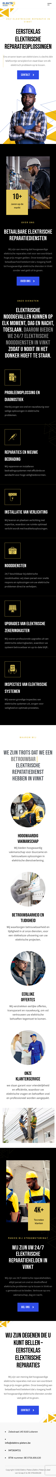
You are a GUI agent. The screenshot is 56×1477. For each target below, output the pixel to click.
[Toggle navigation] (49, 4)
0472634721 (14, 1450)
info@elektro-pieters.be (17, 1443)
